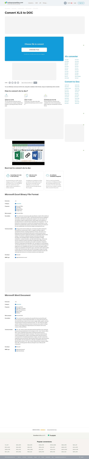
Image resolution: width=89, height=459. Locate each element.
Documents (14, 8)
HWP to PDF (75, 451)
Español (79, 438)
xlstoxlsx (77, 61)
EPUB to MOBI (53, 444)
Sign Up (81, 3)
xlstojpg (76, 73)
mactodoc (77, 98)
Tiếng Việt (80, 444)
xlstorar (66, 74)
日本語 (79, 442)
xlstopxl (76, 78)
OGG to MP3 (75, 447)
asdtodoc (67, 98)
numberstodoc (68, 88)
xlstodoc (77, 59)
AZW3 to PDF (7, 449)
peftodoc (77, 99)
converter (71, 56)
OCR (36, 3)
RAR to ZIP (75, 444)
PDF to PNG (18, 451)
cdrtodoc (77, 91)
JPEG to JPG (41, 447)
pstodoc (76, 93)
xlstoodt (66, 63)
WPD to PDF (52, 451)
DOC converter (28, 8)
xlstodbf (76, 71)
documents (18, 203)
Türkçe (79, 448)
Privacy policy (30, 457)
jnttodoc (76, 96)
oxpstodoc (77, 86)
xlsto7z (66, 76)
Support (35, 457)
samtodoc (67, 99)
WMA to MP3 (64, 444)
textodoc (67, 103)
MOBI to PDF (64, 447)
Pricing (44, 3)
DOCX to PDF (75, 449)
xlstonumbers (78, 76)
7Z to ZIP (6, 444)
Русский (79, 436)
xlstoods (66, 66)
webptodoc (77, 89)
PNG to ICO (29, 451)
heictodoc (67, 93)
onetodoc (67, 96)
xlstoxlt (66, 69)
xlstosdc (66, 71)
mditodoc (77, 103)
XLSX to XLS (52, 449)
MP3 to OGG (7, 447)
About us (19, 457)
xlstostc (76, 68)
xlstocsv (76, 69)
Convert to (30, 3)
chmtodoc (77, 101)
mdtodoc (67, 101)
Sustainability (48, 457)
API (40, 3)
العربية (79, 437)
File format (24, 457)
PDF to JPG (7, 451)
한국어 (79, 450)
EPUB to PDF (41, 444)
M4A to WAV (18, 447)
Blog (52, 457)
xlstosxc (66, 68)
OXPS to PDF (41, 451)
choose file (34, 50)
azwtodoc (77, 88)
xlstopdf (66, 59)
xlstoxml (77, 63)
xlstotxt (76, 64)
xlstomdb (67, 78)
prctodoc (67, 89)
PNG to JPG (18, 449)
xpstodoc (67, 86)
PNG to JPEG (30, 449)
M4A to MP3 (29, 444)
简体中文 (79, 449)
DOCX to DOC (64, 449)
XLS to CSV (41, 449)
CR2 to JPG (52, 447)
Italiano (79, 443)
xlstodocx (67, 61)
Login (75, 3)
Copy (35, 82)
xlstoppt (66, 73)
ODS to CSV (64, 451)
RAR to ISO (29, 447)
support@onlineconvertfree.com (60, 457)
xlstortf (66, 64)
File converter (7, 8)
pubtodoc (67, 91)
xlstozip (76, 74)
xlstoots (76, 66)
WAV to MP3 (18, 444)
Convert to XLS (21, 8)
